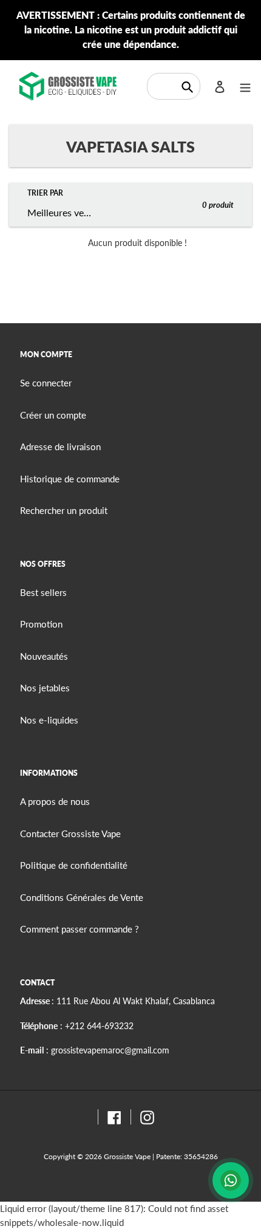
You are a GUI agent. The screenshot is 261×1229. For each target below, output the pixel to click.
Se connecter (46, 382)
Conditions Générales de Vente (81, 897)
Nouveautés (44, 656)
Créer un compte (53, 414)
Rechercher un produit (63, 510)
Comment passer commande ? (79, 928)
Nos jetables (45, 687)
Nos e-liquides (49, 719)
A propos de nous (55, 801)
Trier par (45, 192)
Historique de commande (70, 478)
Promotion (41, 623)
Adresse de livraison (60, 446)
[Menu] (245, 86)
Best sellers (43, 592)
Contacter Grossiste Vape (70, 833)
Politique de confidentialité (73, 865)
